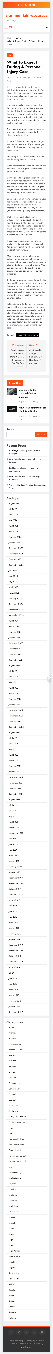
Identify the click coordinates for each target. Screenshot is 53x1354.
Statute (11, 1295)
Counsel (12, 1094)
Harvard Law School (17, 1155)
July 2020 (13, 838)
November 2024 (16, 609)
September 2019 (16, 894)
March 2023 (14, 693)
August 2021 (14, 799)
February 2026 (15, 537)
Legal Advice (14, 1250)
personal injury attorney (27, 335)
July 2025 (13, 570)
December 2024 (16, 604)
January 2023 (14, 704)
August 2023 (14, 665)
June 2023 (13, 676)
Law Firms (13, 1194)
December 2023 (16, 643)
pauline (12, 77)
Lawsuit (12, 1217)
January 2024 (14, 637)
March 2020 (14, 861)
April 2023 (13, 687)
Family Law (13, 1105)
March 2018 (14, 995)
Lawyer (12, 1228)
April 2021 (13, 821)
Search (10, 429)
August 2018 (14, 967)
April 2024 (13, 620)
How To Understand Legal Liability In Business (32, 409)
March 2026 (14, 531)
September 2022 (16, 726)
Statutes (12, 1301)
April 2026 (13, 525)
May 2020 (13, 849)
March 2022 (14, 760)
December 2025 (16, 548)
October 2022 (15, 721)
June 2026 (13, 514)
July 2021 (13, 805)
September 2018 (16, 961)
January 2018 (14, 1006)
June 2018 (13, 978)
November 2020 (16, 833)
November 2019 (16, 883)
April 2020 (13, 855)
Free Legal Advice (16, 1138)
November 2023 (16, 648)
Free (10, 1133)
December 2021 (16, 777)
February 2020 (15, 866)
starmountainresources (26, 15)
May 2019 (13, 916)
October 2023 (15, 654)
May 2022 (13, 749)
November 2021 (16, 782)
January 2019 (14, 939)
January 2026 (14, 542)
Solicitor (12, 1284)
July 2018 (13, 972)
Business (12, 1066)
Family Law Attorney (17, 1116)
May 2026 (13, 520)
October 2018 (15, 956)
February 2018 (15, 1000)
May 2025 (13, 581)
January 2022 (14, 771)
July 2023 (13, 671)
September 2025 (16, 564)
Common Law (14, 1083)
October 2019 (15, 889)
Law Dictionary (15, 1172)
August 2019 (14, 900)
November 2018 (16, 950)
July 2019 (13, 905)
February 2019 (15, 933)
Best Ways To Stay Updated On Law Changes (28, 393)
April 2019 (13, 922)
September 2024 (16, 615)
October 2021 (15, 788)
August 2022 (14, 732)
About (11, 1027)
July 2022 (13, 738)
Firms (11, 1127)
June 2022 (13, 743)
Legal (11, 1239)
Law (10, 55)
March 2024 (14, 626)
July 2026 (13, 509)
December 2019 (16, 877)
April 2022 (13, 754)
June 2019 (13, 911)
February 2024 (15, 632)
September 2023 (16, 659)
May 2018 (13, 983)
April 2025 (13, 587)
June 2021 (13, 810)
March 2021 (14, 827)
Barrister (12, 1055)
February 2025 (15, 598)
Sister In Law (14, 1273)
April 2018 (13, 989)
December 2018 (16, 944)
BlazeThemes (26, 1347)
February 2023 (15, 699)
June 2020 (13, 844)
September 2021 (16, 794)
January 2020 (14, 872)
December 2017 (16, 1012)
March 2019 (14, 928)
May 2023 (13, 682)
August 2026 (14, 503)
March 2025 (14, 592)
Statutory (12, 1312)
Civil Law (12, 1071)
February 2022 (15, 766)
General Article (15, 1150)
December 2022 (16, 710)
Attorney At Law (15, 1044)
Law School (13, 1206)
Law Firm (12, 1183)
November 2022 (16, 715)
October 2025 (15, 559)
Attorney (12, 1032)
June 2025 (13, 576)
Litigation (13, 1262)
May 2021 (13, 816)
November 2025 (16, 553)
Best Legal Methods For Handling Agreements (23, 469)
